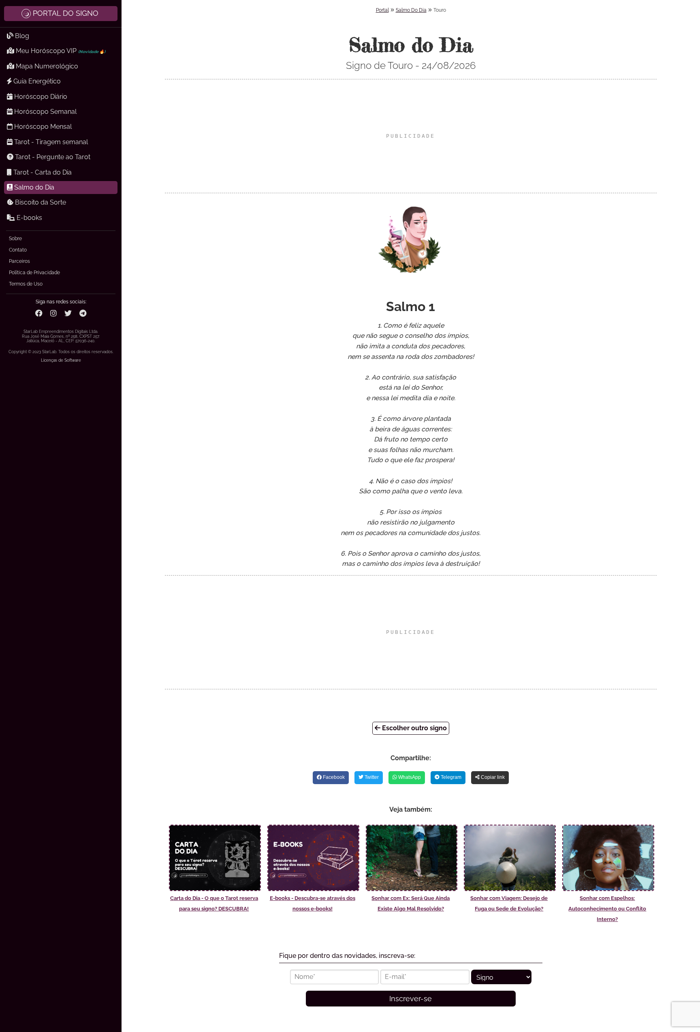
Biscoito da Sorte (39, 202)
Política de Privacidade (34, 272)
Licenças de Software (61, 360)
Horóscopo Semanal (45, 111)
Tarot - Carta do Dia (42, 172)
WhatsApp (409, 777)
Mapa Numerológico (46, 66)
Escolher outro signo (413, 728)
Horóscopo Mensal (42, 126)
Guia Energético (36, 81)
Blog (21, 36)
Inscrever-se (410, 998)
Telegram (450, 777)
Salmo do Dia (33, 187)
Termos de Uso (26, 284)
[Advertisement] (411, 136)
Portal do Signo (65, 13)
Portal (382, 10)
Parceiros (19, 261)
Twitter (371, 777)
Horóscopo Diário (40, 96)
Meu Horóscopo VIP (59, 51)
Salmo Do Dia (411, 10)
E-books (28, 218)
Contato (18, 250)
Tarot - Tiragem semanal (50, 142)
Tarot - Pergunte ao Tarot (51, 157)
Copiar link (492, 777)
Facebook (333, 777)
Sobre (15, 238)
